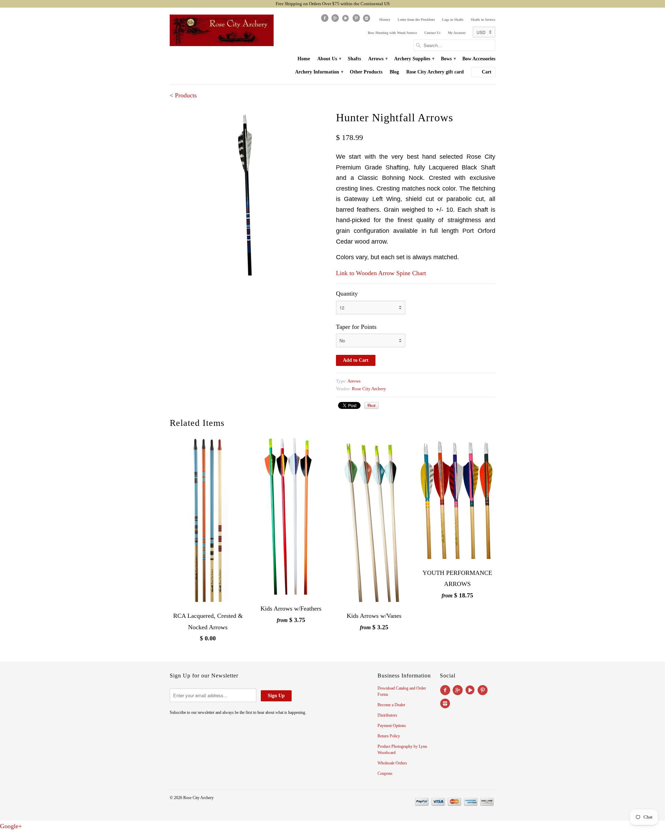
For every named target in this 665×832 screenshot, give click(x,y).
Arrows (377, 58)
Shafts (354, 58)
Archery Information (319, 72)
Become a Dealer (391, 704)
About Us (328, 58)
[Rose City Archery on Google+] (335, 19)
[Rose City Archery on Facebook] (325, 19)
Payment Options (392, 725)
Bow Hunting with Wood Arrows (392, 33)
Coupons (385, 773)
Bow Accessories (478, 58)
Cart (486, 72)
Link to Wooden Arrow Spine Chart (381, 273)
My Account (457, 33)
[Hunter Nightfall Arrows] (249, 192)
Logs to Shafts (452, 19)
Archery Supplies (414, 58)
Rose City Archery (369, 388)
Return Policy (389, 736)
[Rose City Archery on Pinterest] (356, 19)
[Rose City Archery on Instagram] (367, 19)
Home (304, 58)
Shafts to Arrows (483, 19)
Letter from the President (416, 19)
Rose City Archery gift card (435, 72)
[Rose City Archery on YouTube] (346, 19)
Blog (394, 72)
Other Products (366, 72)
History (384, 19)
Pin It (371, 405)
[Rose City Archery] (222, 31)
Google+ (11, 826)
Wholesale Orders (392, 763)
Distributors (387, 715)
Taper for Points (356, 326)
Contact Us (432, 33)
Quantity (347, 293)
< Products (183, 95)
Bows (448, 58)
